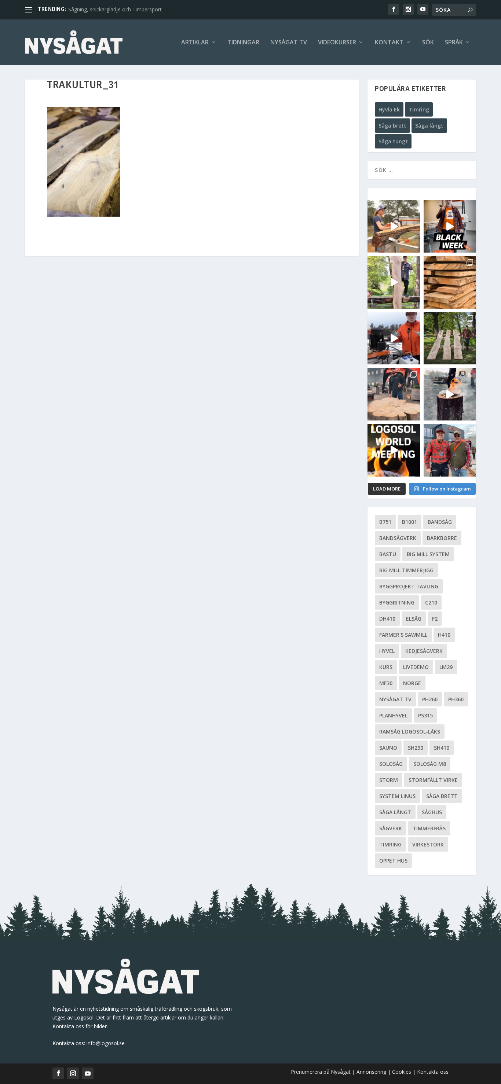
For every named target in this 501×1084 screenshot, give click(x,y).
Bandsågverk (397, 537)
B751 (385, 521)
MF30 (385, 683)
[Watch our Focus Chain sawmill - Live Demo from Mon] (393, 338)
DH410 (387, 618)
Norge (412, 683)
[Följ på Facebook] (58, 1073)
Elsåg (413, 618)
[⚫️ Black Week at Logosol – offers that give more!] (450, 226)
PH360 (456, 699)
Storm (388, 779)
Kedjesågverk (424, 650)
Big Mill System (428, 554)
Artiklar (195, 42)
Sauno (388, 747)
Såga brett (392, 125)
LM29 (446, 667)
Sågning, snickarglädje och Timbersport (115, 9)
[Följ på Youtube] (88, 1073)
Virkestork (428, 844)
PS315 (425, 715)
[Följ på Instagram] (73, 1073)
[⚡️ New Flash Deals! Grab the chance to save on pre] (450, 338)
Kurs (385, 667)
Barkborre (442, 537)
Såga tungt (393, 141)
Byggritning (396, 602)
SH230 (415, 747)
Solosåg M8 (429, 763)
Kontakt (389, 42)
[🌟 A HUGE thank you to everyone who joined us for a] (450, 394)
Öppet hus (393, 860)
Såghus (432, 812)
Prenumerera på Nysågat (321, 1071)
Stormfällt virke (433, 779)
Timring (419, 109)
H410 (444, 634)
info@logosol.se (106, 1043)
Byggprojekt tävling (408, 586)
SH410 (441, 747)
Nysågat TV (288, 42)
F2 (435, 618)
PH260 (430, 699)
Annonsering (371, 1071)
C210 (431, 602)
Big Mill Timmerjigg (406, 570)
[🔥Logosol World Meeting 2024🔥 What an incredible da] (450, 450)
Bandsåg (440, 521)
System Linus (397, 796)
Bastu (387, 554)
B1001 (409, 521)
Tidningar (243, 42)
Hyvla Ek (389, 109)
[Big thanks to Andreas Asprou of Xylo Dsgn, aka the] (393, 394)
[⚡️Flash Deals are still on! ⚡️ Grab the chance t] (393, 282)
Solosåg (391, 763)
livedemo (416, 667)
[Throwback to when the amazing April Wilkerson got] (393, 226)
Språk (454, 42)
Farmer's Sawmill (403, 634)
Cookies (402, 1071)
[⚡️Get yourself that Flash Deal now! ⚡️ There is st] (450, 282)
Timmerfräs (429, 828)
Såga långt (429, 125)
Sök (428, 42)
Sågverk (390, 828)
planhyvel (393, 715)
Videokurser (337, 42)
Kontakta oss (433, 1071)
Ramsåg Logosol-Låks (409, 731)
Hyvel (387, 650)
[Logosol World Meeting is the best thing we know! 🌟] (393, 450)
